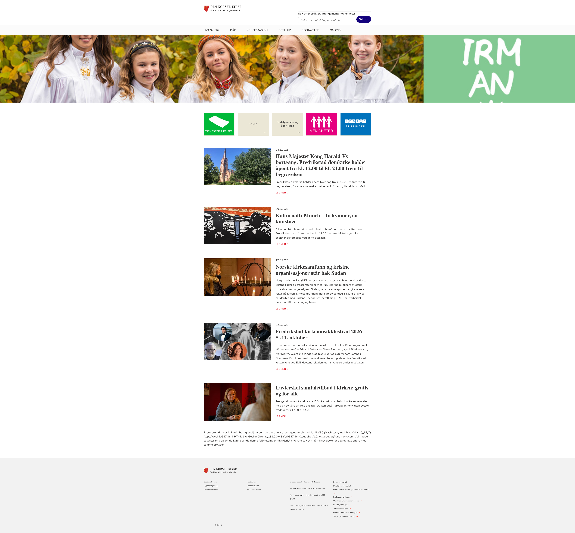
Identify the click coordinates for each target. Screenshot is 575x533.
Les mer (281, 192)
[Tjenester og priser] (219, 124)
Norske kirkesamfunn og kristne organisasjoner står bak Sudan (312, 270)
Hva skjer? (211, 30)
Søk (361, 19)
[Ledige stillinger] (356, 124)
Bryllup (285, 30)
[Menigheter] (321, 124)
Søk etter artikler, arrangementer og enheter (326, 13)
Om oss (335, 30)
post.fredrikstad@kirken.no (308, 482)
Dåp (233, 30)
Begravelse (310, 30)
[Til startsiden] (222, 8)
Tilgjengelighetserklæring (344, 516)
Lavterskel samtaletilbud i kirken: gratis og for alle (322, 390)
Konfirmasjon (257, 30)
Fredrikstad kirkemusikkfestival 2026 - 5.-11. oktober (320, 334)
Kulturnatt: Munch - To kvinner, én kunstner (317, 218)
